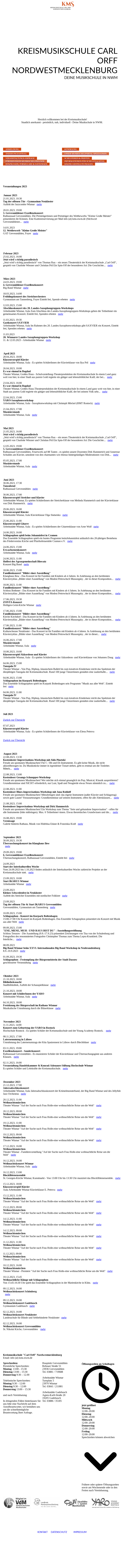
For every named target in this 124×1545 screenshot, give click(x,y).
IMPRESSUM (77, 1532)
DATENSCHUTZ (59, 1532)
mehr (39, 204)
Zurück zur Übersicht (14, 719)
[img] (62, 5)
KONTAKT (42, 1532)
